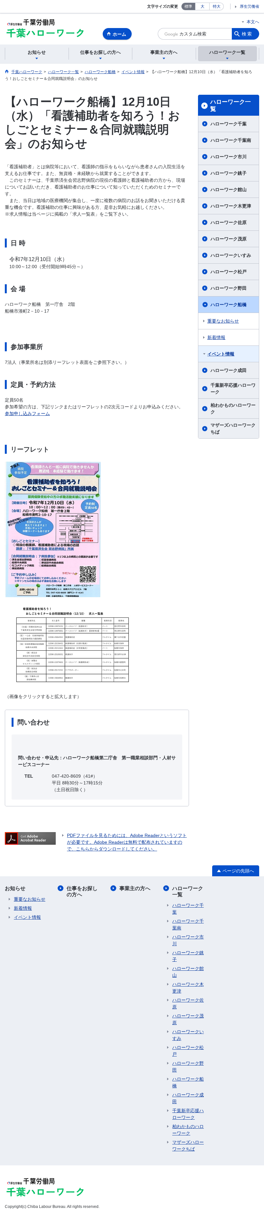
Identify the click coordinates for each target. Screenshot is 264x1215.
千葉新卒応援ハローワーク (233, 388)
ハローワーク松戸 (229, 271)
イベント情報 (220, 353)
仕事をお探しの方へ (82, 891)
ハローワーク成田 (229, 370)
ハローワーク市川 (229, 156)
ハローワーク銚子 (229, 173)
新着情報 (216, 337)
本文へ (253, 22)
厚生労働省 (249, 6)
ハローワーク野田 (229, 288)
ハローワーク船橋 (229, 304)
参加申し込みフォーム (27, 413)
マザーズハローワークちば (233, 428)
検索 (247, 33)
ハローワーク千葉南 (231, 140)
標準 (188, 6)
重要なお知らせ (223, 321)
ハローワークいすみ (231, 255)
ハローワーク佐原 (229, 222)
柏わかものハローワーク (233, 408)
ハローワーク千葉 (229, 123)
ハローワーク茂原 (229, 238)
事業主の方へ (134, 888)
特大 (217, 6)
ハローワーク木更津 (231, 206)
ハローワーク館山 (229, 189)
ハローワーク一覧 (230, 105)
